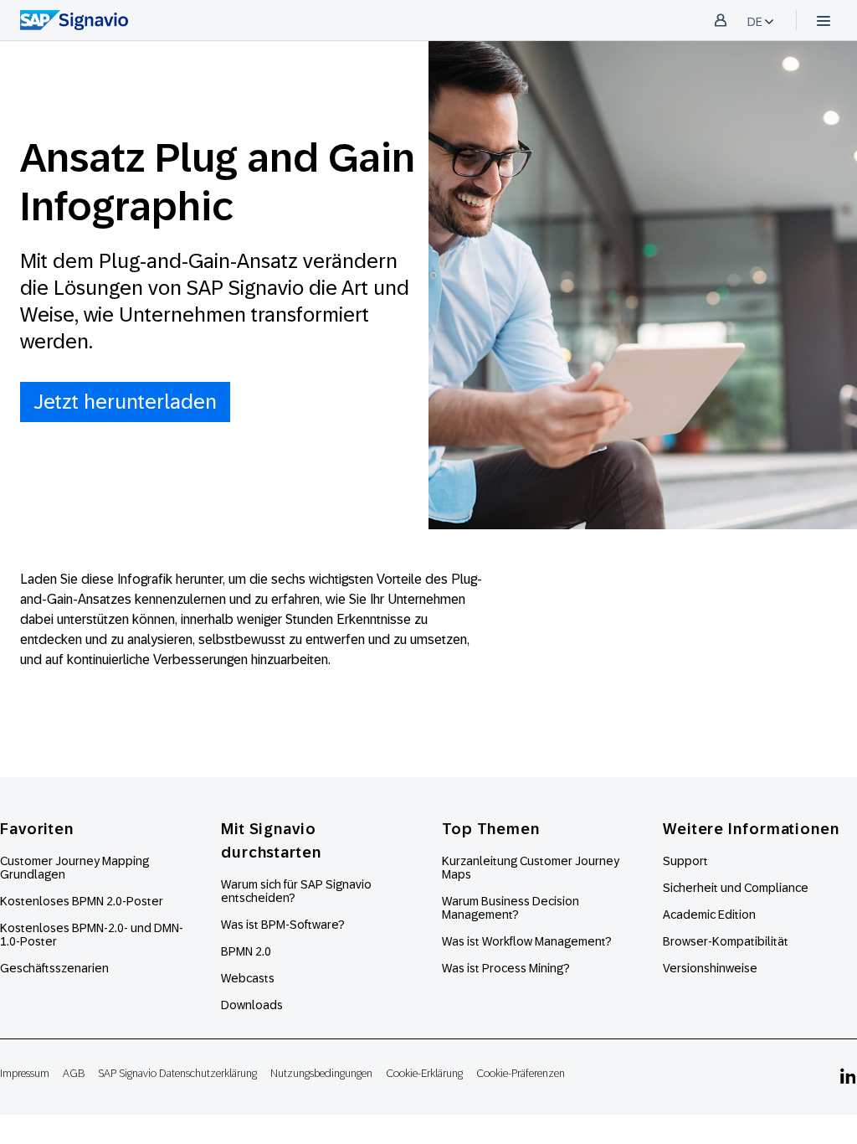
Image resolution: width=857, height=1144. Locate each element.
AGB (74, 1073)
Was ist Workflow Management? (527, 941)
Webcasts (248, 978)
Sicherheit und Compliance (735, 887)
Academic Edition (709, 914)
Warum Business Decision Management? (510, 907)
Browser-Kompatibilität (725, 941)
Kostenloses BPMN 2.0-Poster (81, 901)
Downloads (252, 1005)
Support (685, 861)
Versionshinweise (710, 968)
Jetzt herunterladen (125, 401)
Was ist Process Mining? (506, 968)
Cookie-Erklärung (424, 1073)
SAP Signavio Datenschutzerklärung (177, 1073)
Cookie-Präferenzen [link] (520, 1073)
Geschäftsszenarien (54, 968)
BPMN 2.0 (246, 951)
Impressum (24, 1073)
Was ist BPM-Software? (283, 924)
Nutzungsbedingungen (321, 1073)
